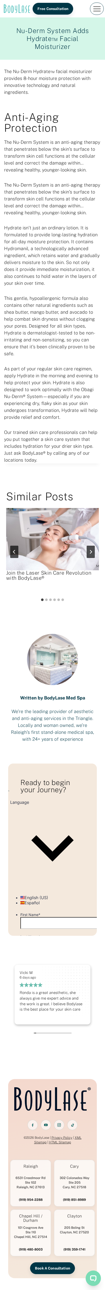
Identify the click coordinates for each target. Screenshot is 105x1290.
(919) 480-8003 (31, 1249)
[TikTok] (72, 1125)
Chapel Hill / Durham (30, 1218)
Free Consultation (52, 9)
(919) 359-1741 (74, 1249)
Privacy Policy (61, 1138)
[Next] (91, 552)
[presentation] (52, 539)
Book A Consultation (52, 1268)
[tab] (42, 599)
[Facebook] (33, 1125)
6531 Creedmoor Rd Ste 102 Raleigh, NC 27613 (31, 1182)
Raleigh (30, 1166)
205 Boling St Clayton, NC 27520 (74, 1230)
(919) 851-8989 (74, 1200)
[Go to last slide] (14, 552)
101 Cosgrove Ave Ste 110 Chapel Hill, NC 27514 (30, 1232)
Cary (74, 1166)
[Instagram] (59, 1125)
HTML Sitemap (60, 1142)
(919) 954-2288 (31, 1200)
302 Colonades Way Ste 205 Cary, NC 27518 (74, 1182)
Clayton (74, 1216)
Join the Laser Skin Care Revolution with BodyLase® (48, 575)
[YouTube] (46, 1125)
